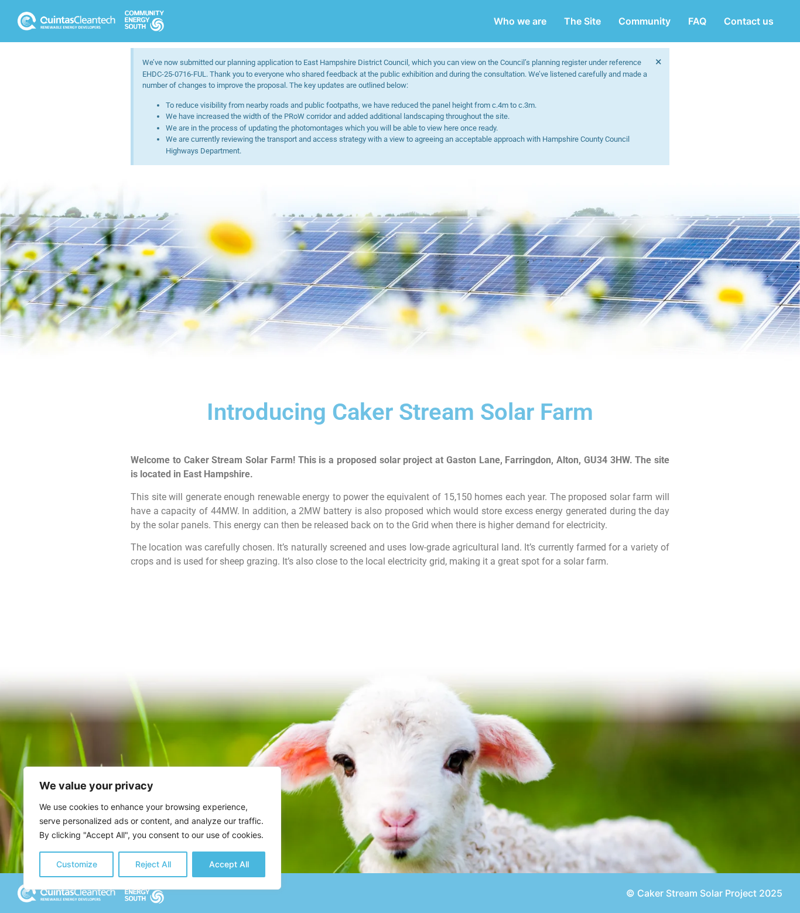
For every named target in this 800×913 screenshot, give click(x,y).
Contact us (749, 21)
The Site (582, 21)
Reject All (153, 864)
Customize (76, 864)
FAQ (697, 21)
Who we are (520, 21)
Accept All (229, 864)
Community (644, 21)
